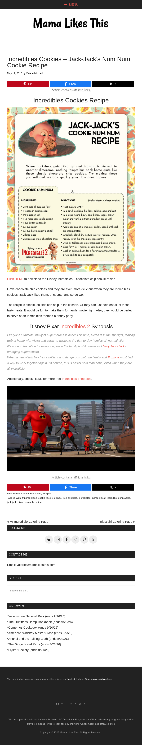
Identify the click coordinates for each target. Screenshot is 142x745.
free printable (70, 497)
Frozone (113, 357)
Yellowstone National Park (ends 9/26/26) (36, 616)
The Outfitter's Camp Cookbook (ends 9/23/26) (40, 622)
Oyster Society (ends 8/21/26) (29, 650)
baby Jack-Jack (113, 346)
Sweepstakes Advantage (98, 679)
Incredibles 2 (75, 326)
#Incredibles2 (29, 497)
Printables (35, 493)
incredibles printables (118, 497)
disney (57, 497)
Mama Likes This (71, 23)
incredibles (84, 497)
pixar (20, 502)
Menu (73, 4)
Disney (25, 493)
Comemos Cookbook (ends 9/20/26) (33, 627)
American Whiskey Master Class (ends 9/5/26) (40, 633)
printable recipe (33, 502)
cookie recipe (45, 497)
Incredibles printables (76, 379)
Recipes (46, 493)
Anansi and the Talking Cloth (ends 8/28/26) (38, 638)
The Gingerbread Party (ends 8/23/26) (34, 644)
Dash (50, 340)
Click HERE (15, 279)
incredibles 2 (99, 497)
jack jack (11, 502)
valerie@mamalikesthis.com (36, 565)
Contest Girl (72, 679)
